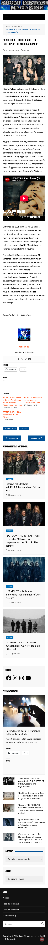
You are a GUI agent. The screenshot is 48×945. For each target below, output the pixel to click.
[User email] (29, 359)
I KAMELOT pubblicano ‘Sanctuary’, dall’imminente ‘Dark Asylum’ (23, 594)
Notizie (26, 50)
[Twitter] (22, 359)
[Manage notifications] (42, 939)
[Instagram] (26, 359)
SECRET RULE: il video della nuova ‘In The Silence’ (12, 414)
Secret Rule (11, 428)
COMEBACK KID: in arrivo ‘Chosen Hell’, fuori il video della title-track (23, 646)
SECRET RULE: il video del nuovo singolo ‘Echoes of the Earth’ (33, 400)
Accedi (6, 897)
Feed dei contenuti (11, 903)
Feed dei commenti (11, 909)
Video (24, 428)
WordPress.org (9, 915)
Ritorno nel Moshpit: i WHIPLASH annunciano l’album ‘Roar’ (23, 487)
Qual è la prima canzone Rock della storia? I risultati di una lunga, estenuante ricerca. (31, 795)
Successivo (35, 438)
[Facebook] (19, 359)
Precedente (13, 438)
